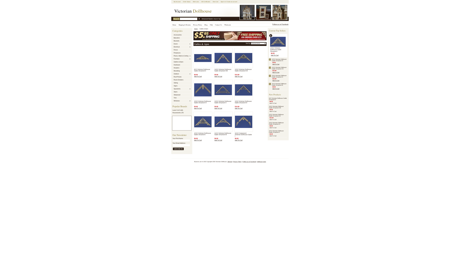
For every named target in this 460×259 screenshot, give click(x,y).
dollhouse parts (261, 161)
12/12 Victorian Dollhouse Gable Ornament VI (202, 102)
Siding (176, 83)
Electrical (176, 47)
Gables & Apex (178, 62)
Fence (176, 50)
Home (196, 28)
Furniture (176, 59)
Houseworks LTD (178, 113)
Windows (176, 101)
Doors (175, 44)
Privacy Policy (237, 161)
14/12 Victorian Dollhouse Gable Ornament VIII (222, 70)
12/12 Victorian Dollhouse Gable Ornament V (222, 102)
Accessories (178, 35)
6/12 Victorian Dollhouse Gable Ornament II (202, 70)
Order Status (186, 1)
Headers (176, 68)
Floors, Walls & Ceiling (180, 56)
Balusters (177, 38)
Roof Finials (177, 77)
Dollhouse (193, 11)
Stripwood (177, 95)
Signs (175, 86)
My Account (177, 1)
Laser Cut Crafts (177, 110)
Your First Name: (177, 138)
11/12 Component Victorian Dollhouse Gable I (243, 134)
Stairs (175, 92)
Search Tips (217, 19)
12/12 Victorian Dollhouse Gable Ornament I (202, 133)
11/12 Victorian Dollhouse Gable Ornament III (222, 133)
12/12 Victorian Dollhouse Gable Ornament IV (243, 102)
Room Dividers (178, 80)
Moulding (177, 71)
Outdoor (175, 74)
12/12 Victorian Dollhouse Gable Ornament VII (243, 70)
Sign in (222, 1)
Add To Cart (198, 76)
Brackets (176, 41)
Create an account (231, 1)
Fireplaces (177, 53)
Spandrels (176, 89)
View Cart (215, 1)
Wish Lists (196, 1)
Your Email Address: (179, 143)
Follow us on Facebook (280, 24)
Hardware (177, 65)
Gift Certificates (205, 1)
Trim (175, 98)
